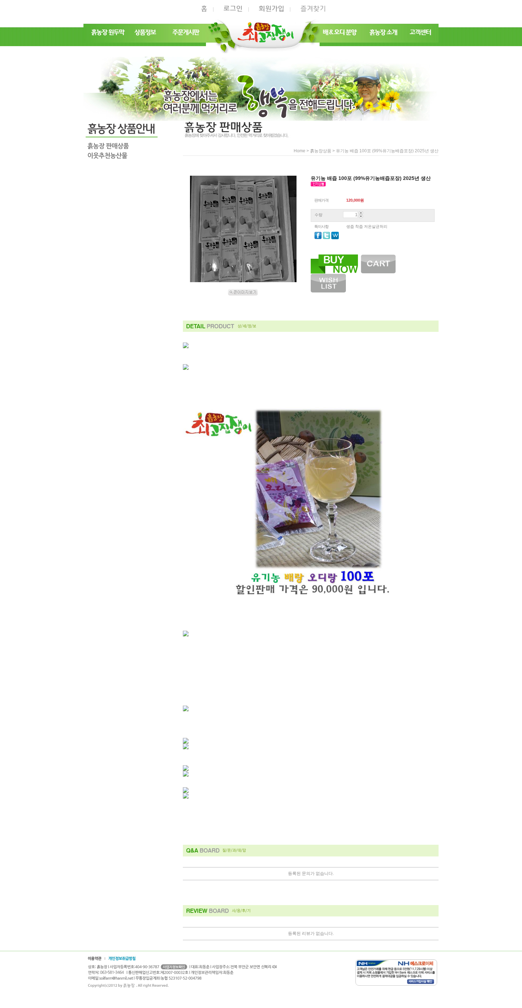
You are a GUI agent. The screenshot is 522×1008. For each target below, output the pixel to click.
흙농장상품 (320, 150)
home (299, 150)
